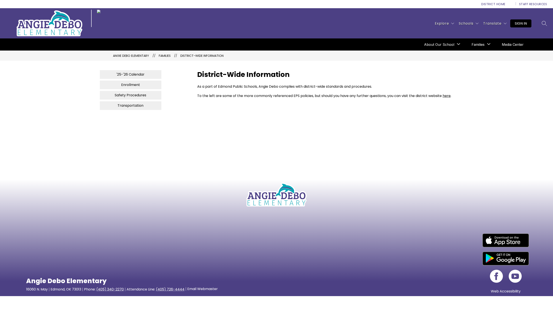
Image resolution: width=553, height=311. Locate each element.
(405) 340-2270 (110, 289)
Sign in (521, 23)
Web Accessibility (506, 291)
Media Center (513, 44)
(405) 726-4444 (170, 289)
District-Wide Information (202, 56)
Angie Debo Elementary (131, 56)
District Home (493, 4)
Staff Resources (533, 4)
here (447, 95)
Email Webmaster (202, 289)
